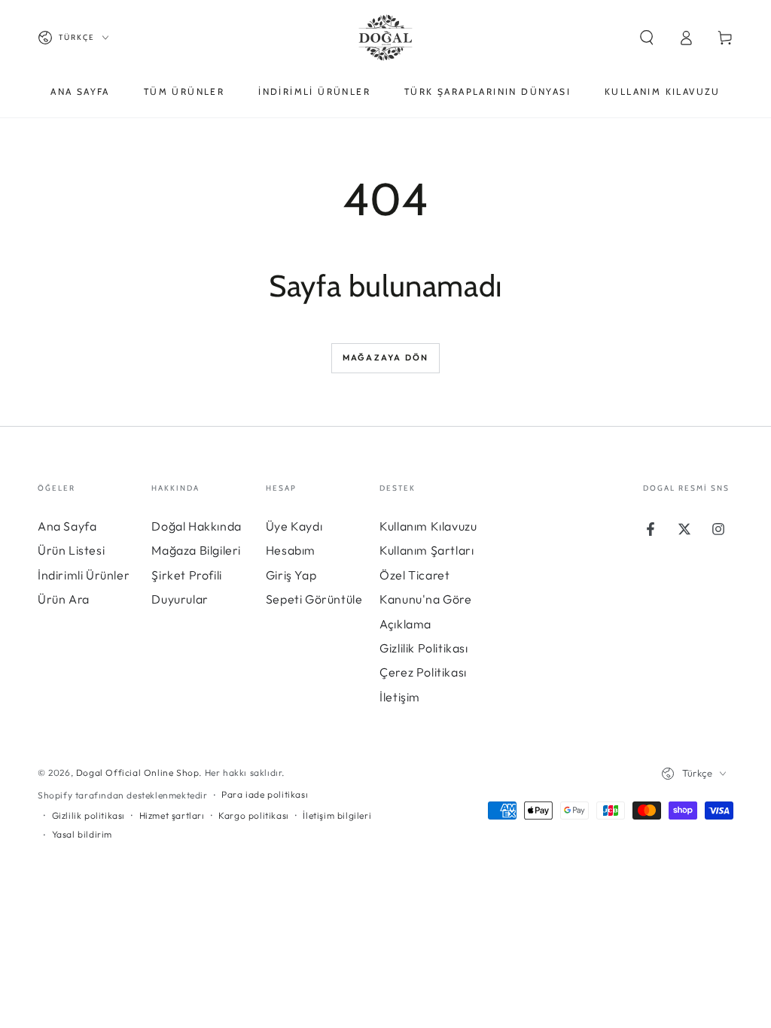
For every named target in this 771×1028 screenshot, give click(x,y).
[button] (646, 37)
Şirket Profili (186, 574)
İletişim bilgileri (337, 815)
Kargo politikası (253, 815)
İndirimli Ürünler (84, 574)
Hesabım (290, 550)
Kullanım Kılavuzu (428, 526)
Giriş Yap (291, 574)
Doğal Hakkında (196, 526)
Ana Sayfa (67, 526)
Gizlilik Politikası (423, 647)
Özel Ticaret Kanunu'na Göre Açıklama (425, 599)
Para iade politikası (264, 794)
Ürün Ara (64, 599)
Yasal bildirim (82, 834)
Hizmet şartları (172, 815)
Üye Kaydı (294, 526)
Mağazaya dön (385, 357)
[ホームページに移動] (385, 37)
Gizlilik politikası (88, 815)
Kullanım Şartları (426, 550)
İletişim (399, 696)
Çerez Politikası (423, 672)
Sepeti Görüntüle (314, 599)
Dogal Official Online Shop (138, 772)
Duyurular (179, 599)
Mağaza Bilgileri (196, 550)
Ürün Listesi (71, 550)
